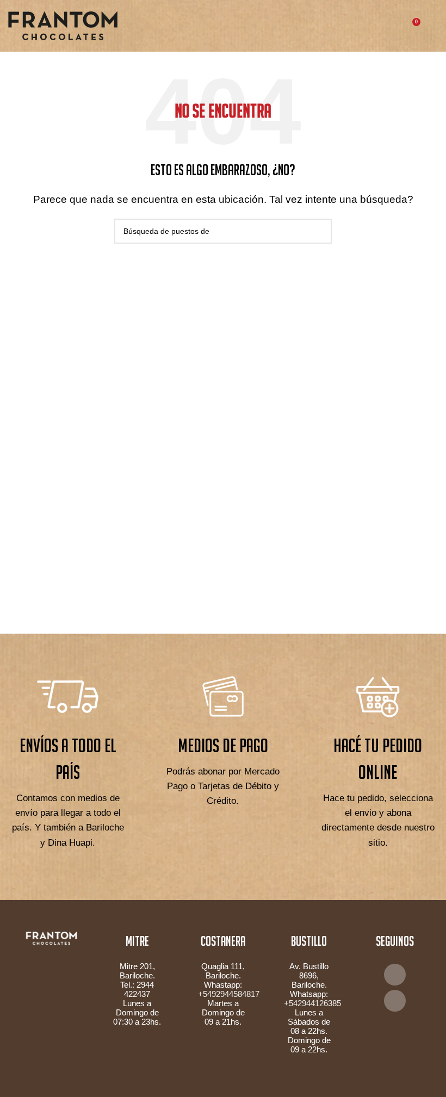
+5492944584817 (228, 994)
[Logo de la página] (62, 25)
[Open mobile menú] (433, 26)
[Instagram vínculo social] (395, 1001)
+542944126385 (312, 1003)
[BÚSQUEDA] (319, 231)
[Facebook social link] (395, 975)
